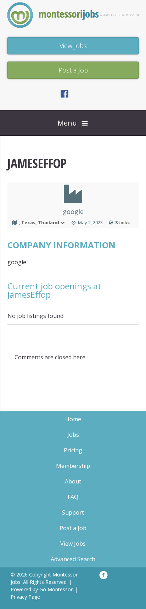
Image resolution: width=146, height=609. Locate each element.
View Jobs (73, 543)
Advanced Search (73, 559)
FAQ (73, 497)
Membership (73, 466)
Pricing (73, 450)
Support (73, 512)
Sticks (122, 222)
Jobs (73, 435)
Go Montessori (56, 589)
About (73, 481)
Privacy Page (25, 596)
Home (73, 419)
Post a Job (73, 528)
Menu (67, 123)
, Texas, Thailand (39, 222)
